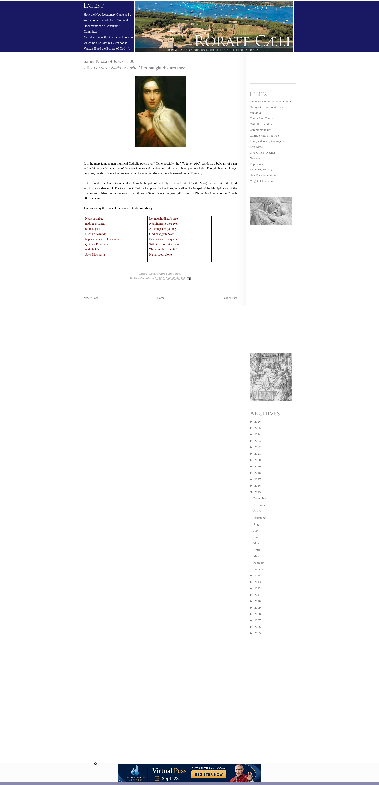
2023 (257, 440)
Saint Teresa (173, 273)
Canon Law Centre (261, 118)
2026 (257, 421)
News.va (255, 158)
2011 (257, 594)
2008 (257, 614)
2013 (257, 582)
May (256, 543)
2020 (257, 460)
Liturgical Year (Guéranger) (267, 141)
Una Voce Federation (263, 175)
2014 (257, 575)
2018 (257, 472)
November (259, 505)
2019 (257, 466)
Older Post (230, 297)
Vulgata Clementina (262, 181)
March (257, 556)
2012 (257, 588)
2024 (257, 434)
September (259, 517)
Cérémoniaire (258, 129)
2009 (257, 607)
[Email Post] (188, 278)
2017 (257, 479)
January (258, 569)
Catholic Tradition (261, 124)
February (259, 562)
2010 (257, 601)
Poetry (160, 273)
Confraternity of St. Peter (265, 135)
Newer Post (91, 297)
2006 (257, 626)
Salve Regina (258, 169)
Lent (152, 273)
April (256, 549)
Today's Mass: (270, 101)
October (258, 511)
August (257, 524)
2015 (257, 492)
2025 (257, 427)
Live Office (257, 152)
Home (161, 297)
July (256, 530)
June (256, 537)
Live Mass (256, 146)
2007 (257, 620)
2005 (257, 633)
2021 (257, 453)
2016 (257, 485)
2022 (257, 447)
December (259, 498)
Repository (256, 164)
